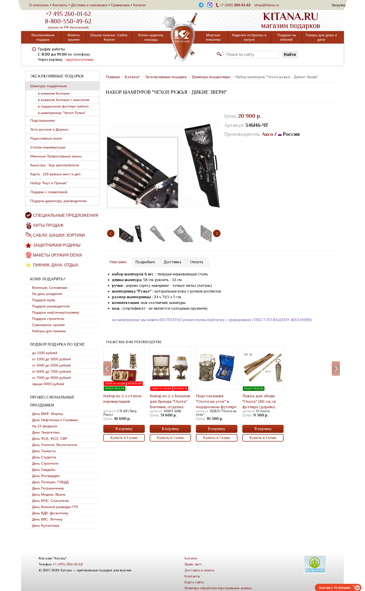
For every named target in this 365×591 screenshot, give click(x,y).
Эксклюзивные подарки (43, 37)
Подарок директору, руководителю (58, 201)
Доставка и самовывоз (89, 5)
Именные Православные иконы (56, 156)
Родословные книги (46, 138)
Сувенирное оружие (48, 325)
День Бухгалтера (45, 525)
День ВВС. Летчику (47, 519)
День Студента (44, 457)
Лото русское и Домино (49, 129)
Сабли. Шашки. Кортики (59, 235)
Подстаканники (42, 120)
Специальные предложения (65, 215)
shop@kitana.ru (266, 5)
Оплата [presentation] (196, 262)
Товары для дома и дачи (321, 37)
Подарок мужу (43, 300)
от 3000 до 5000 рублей (51, 365)
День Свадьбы (43, 470)
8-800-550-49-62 (68, 21)
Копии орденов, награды (151, 37)
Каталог (139, 5)
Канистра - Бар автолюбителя (54, 165)
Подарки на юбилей (286, 37)
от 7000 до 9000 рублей (51, 378)
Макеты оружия (74, 37)
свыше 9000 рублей (48, 384)
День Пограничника (48, 488)
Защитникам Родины (56, 245)
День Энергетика (46, 432)
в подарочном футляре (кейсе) (63, 106)
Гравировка (120, 5)
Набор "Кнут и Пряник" (48, 183)
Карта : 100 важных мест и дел (55, 174)
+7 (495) (235, 5)
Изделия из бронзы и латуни (249, 37)
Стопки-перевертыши (47, 147)
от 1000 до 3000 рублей (51, 359)
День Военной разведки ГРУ (55, 507)
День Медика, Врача (48, 494)
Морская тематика (213, 37)
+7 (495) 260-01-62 (68, 564)
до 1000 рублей (44, 353)
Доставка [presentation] (172, 262)
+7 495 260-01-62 (68, 14)
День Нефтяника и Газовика (55, 420)
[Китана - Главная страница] (182, 37)
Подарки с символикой (48, 192)
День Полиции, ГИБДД (50, 482)
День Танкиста (44, 451)
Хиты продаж (48, 225)
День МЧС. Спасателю (50, 501)
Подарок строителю (48, 319)
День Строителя (45, 463)
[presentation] (110, 233)
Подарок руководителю (51, 306)
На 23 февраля (44, 426)
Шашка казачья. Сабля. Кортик (109, 37)
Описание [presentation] (118, 262)
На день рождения (47, 294)
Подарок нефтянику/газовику (55, 312)
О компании (39, 5)
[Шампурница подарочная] (157, 233)
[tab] (118, 262)
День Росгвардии (46, 476)
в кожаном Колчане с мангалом (63, 100)
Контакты (59, 5)
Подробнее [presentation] (145, 262)
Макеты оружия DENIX (57, 255)
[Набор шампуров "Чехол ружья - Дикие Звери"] (163, 165)
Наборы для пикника (49, 331)
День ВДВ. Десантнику (50, 513)
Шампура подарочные (48, 86)
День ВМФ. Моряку (47, 414)
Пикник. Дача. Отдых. (56, 265)
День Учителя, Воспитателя (54, 445)
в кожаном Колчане (54, 93)
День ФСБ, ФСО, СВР (49, 439)
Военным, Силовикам (49, 288)
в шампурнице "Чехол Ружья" (62, 113)
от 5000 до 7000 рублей (51, 371)
